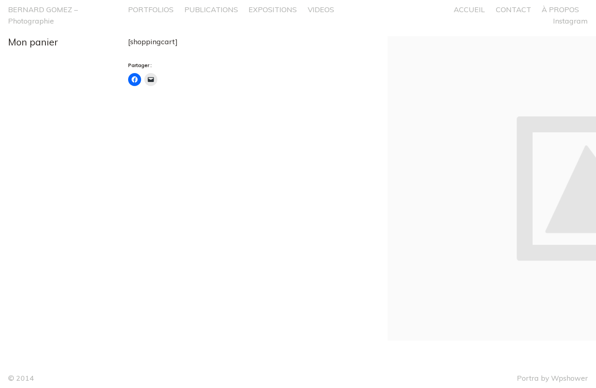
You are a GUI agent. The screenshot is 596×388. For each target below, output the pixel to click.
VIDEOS (321, 9)
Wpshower (569, 377)
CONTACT (513, 9)
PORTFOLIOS (151, 9)
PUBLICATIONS (211, 9)
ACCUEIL (469, 9)
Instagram (570, 20)
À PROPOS (560, 9)
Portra (528, 377)
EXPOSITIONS (273, 9)
